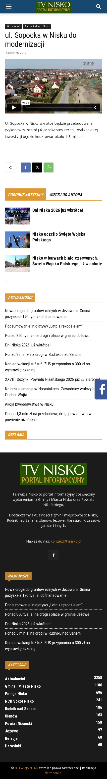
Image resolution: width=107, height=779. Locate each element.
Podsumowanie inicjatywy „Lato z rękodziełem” (44, 326)
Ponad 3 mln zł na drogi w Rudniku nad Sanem (43, 354)
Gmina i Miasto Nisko (36, 26)
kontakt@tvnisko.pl (66, 541)
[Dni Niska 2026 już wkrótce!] (17, 216)
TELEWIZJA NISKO (26, 768)
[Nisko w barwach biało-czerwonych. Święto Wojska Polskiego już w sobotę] (17, 264)
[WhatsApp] (49, 167)
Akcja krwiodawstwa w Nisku (29, 404)
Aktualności (13, 26)
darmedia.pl (53, 773)
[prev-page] (6, 282)
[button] (99, 6)
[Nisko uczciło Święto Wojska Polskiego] (17, 240)
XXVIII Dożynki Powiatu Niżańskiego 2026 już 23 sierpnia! (52, 379)
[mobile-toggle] (8, 6)
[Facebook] (26, 167)
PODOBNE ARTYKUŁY (25, 194)
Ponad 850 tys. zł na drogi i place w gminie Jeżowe (47, 335)
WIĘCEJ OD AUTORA (65, 194)
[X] (37, 167)
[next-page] (10, 282)
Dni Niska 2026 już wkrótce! (57, 210)
